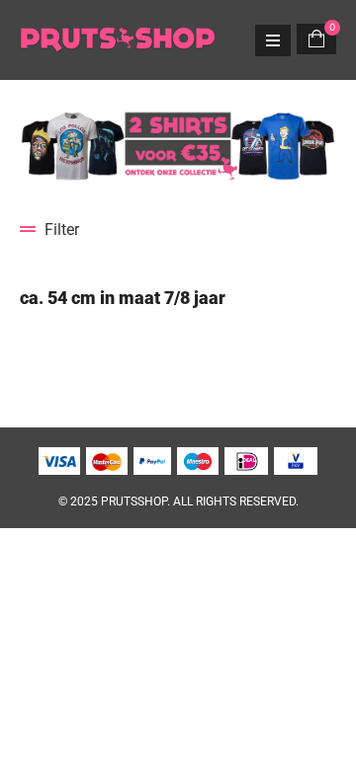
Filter (61, 229)
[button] (178, 229)
